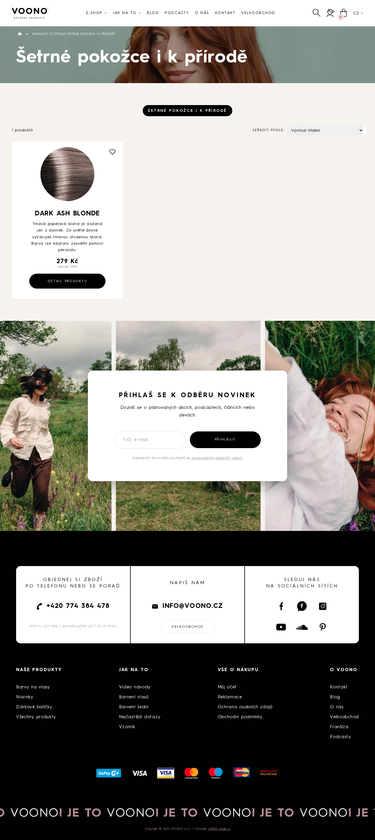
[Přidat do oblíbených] (112, 152)
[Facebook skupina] (302, 606)
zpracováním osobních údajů (216, 458)
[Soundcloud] (302, 627)
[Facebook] (281, 606)
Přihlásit (225, 439)
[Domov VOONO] (30, 13)
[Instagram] (323, 606)
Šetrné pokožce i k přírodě (187, 111)
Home (20, 33)
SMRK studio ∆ (219, 828)
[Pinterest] (323, 627)
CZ (356, 13)
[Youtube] (281, 627)
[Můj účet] (330, 13)
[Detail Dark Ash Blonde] (67, 176)
